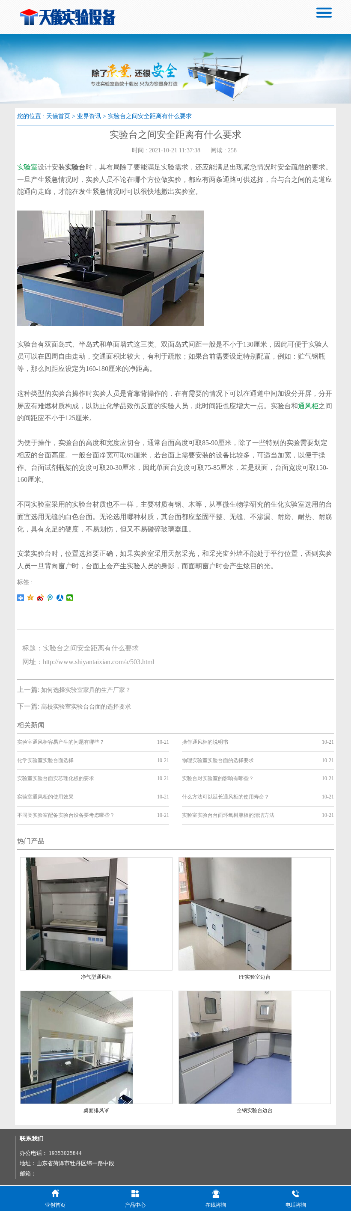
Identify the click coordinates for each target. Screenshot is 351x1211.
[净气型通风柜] (77, 913)
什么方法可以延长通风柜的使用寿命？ (225, 797)
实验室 (27, 167)
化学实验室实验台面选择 (45, 760)
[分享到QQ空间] (30, 597)
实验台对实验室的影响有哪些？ (218, 778)
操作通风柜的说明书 (205, 742)
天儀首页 (58, 116)
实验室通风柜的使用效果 (45, 797)
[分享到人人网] (60, 597)
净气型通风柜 (96, 977)
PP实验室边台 (255, 977)
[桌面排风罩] (77, 1046)
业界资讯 (89, 116)
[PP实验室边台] (235, 913)
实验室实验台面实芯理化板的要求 (55, 778)
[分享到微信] (70, 597)
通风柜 (308, 406)
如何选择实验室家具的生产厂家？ (86, 690)
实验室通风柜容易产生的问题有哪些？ (60, 742)
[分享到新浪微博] (40, 597)
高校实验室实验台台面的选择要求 (86, 706)
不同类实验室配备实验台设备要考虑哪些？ (66, 815)
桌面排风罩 (96, 1110)
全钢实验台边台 (255, 1110)
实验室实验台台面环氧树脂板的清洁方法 (228, 815)
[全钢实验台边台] (235, 1046)
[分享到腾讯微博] (50, 597)
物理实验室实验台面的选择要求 (218, 760)
